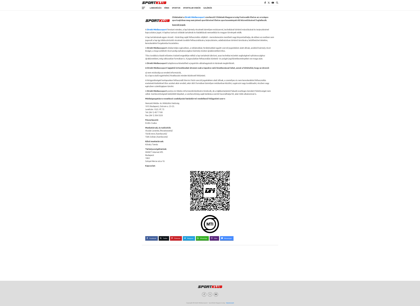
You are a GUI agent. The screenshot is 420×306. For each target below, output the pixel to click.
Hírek (166, 8)
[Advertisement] (210, 263)
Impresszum (230, 303)
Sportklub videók (192, 8)
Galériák (207, 8)
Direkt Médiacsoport (195, 17)
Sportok (176, 8)
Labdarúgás (156, 8)
